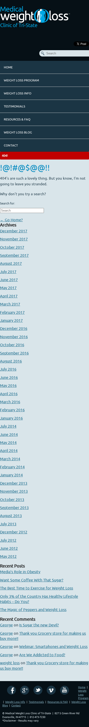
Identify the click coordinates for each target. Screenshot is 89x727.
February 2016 (12, 410)
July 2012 (8, 540)
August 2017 (11, 263)
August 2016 (11, 361)
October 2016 (12, 345)
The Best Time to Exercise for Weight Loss (36, 588)
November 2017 (14, 239)
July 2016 (8, 369)
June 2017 (9, 280)
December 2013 (13, 483)
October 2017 (12, 247)
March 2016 (10, 402)
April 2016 (9, 394)
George (6, 625)
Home (8, 67)
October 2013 (12, 499)
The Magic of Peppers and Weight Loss (33, 609)
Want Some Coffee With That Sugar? (31, 580)
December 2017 (13, 231)
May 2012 (8, 556)
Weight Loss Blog (18, 132)
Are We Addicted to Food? (42, 655)
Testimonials (14, 106)
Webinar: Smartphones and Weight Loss (53, 646)
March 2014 (10, 459)
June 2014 (9, 434)
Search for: (7, 203)
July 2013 (8, 524)
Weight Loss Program (21, 80)
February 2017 (12, 312)
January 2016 (11, 418)
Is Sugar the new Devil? (39, 625)
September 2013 (14, 507)
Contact (11, 145)
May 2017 (8, 288)
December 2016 (13, 328)
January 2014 (11, 475)
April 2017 (9, 296)
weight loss (10, 663)
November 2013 (14, 491)
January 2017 (11, 320)
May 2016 (8, 385)
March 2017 (10, 304)
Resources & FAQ (17, 119)
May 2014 (8, 442)
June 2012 (9, 548)
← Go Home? (11, 220)
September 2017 (14, 255)
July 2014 (8, 426)
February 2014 (12, 467)
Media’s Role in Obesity (20, 572)
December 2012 (13, 532)
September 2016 (14, 353)
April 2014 (9, 450)
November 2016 (14, 337)
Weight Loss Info (17, 93)
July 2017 (8, 272)
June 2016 (9, 377)
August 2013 (11, 516)
